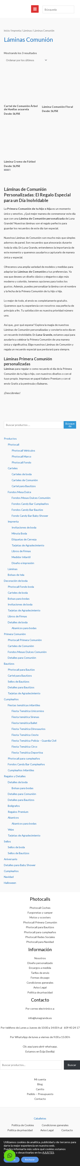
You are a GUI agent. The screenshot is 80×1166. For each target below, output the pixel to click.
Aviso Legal (40, 987)
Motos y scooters (40, 917)
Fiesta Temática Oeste (25, 734)
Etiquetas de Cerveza (24, 539)
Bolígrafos (14, 805)
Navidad (9, 876)
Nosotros (40, 958)
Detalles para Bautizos (21, 687)
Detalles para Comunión (22, 657)
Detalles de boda (18, 622)
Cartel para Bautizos (24, 486)
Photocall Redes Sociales (40, 937)
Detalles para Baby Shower (20, 865)
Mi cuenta (40, 1079)
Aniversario (10, 859)
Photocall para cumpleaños (24, 758)
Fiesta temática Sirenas (25, 717)
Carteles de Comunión (25, 480)
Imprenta (13, 521)
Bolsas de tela (16, 574)
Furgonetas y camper (40, 912)
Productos (10, 438)
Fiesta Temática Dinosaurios (28, 728)
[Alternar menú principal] (35, 9)
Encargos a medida (40, 967)
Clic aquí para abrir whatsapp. (40, 1046)
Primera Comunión (15, 634)
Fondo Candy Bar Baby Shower (30, 515)
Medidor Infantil (21, 557)
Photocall (13, 444)
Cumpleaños (11, 699)
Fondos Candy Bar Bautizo (27, 509)
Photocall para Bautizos (40, 927)
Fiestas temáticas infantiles (24, 705)
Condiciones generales (40, 982)
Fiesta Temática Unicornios (28, 711)
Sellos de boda (16, 847)
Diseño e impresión (23, 563)
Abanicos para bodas (24, 628)
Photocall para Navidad (40, 941)
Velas (11, 829)
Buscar (72, 1065)
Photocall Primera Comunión (25, 640)
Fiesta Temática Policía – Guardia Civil (34, 740)
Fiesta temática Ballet (24, 722)
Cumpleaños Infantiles (21, 770)
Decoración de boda (16, 580)
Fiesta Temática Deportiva (27, 752)
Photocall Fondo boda (21, 586)
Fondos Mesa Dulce (19, 492)
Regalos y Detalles (15, 776)
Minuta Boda (19, 533)
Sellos (7, 841)
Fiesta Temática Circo (24, 746)
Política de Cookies (22, 1125)
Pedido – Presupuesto (40, 1094)
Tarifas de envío (40, 972)
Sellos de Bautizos (18, 681)
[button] (10, 1155)
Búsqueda (70, 425)
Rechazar (30, 1159)
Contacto (40, 1098)
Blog (40, 1084)
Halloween (10, 882)
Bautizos (9, 663)
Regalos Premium (18, 811)
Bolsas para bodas (19, 598)
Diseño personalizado (40, 963)
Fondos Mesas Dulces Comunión (31, 497)
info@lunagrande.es (40, 1018)
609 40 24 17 (72, 1027)
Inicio (7, 30)
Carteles (13, 468)
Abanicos (13, 817)
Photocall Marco (21, 456)
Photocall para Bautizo (21, 669)
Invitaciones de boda (24, 527)
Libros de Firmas (21, 551)
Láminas (12, 569)
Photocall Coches (40, 907)
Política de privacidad (40, 992)
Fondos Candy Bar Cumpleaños (30, 503)
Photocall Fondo (21, 462)
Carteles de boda (22, 474)
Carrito (40, 1089)
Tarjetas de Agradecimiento (28, 545)
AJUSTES (48, 1152)
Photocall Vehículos (23, 450)
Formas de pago (40, 977)
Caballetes (40, 1118)
